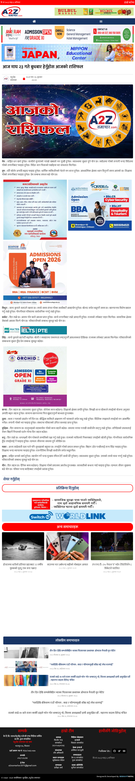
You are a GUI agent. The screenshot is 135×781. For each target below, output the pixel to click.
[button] (101, 21)
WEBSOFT (126, 776)
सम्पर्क (22, 731)
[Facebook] (114, 751)
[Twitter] (119, 751)
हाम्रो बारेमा (129, 2)
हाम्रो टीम (67, 731)
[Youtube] (124, 751)
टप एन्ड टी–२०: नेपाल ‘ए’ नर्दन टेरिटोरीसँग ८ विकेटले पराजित (112, 566)
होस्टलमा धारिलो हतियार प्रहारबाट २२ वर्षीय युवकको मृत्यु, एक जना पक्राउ (23, 566)
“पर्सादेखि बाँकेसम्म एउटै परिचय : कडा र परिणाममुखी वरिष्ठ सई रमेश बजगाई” (67, 703)
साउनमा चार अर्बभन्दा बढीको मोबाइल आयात (67, 564)
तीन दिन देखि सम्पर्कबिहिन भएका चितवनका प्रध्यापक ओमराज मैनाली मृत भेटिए (67, 692)
